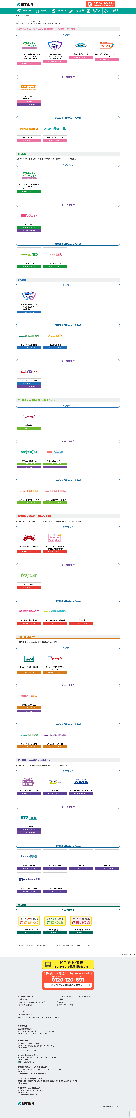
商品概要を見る (29, 933)
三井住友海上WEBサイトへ (28, 1095)
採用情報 (61, 1002)
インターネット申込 (29, 105)
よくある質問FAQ (114, 11)
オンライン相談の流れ (79, 11)
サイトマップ (85, 996)
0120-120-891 (26, 1033)
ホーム (18, 15)
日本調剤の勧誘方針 (96, 11)
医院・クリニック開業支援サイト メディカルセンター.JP (40, 1017)
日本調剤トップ (24, 1012)
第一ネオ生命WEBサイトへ (28, 1062)
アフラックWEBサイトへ (27, 1050)
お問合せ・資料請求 (65, 996)
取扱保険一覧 (45, 11)
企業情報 (61, 999)
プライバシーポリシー (66, 1005)
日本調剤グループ (25, 1014)
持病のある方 (62, 11)
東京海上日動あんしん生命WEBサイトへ (32, 1074)
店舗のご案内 (27, 11)
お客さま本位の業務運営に (36, 1002)
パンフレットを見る (29, 101)
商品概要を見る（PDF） (29, 64)
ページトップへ (129, 954)
